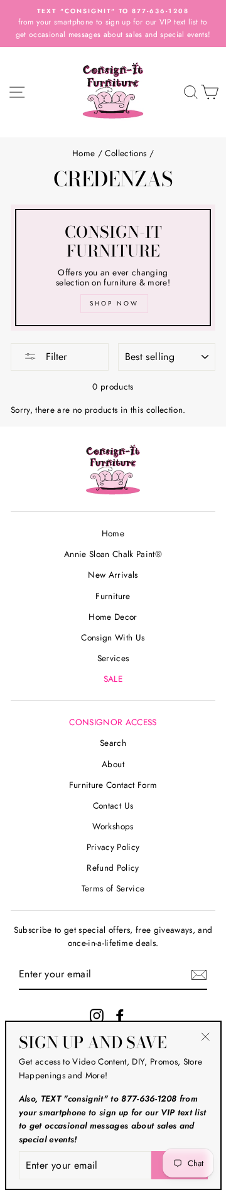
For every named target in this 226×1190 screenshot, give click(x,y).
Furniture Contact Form (113, 784)
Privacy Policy (113, 847)
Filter (55, 356)
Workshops (112, 826)
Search (113, 742)
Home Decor (113, 616)
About (113, 764)
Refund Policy (113, 867)
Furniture (112, 596)
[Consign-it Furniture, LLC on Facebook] (120, 1016)
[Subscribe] (199, 974)
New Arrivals (112, 574)
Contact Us (113, 805)
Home (83, 153)
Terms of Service (113, 888)
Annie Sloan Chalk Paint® (113, 554)
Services (113, 658)
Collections (125, 153)
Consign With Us (112, 637)
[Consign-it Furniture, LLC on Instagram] (97, 1016)
